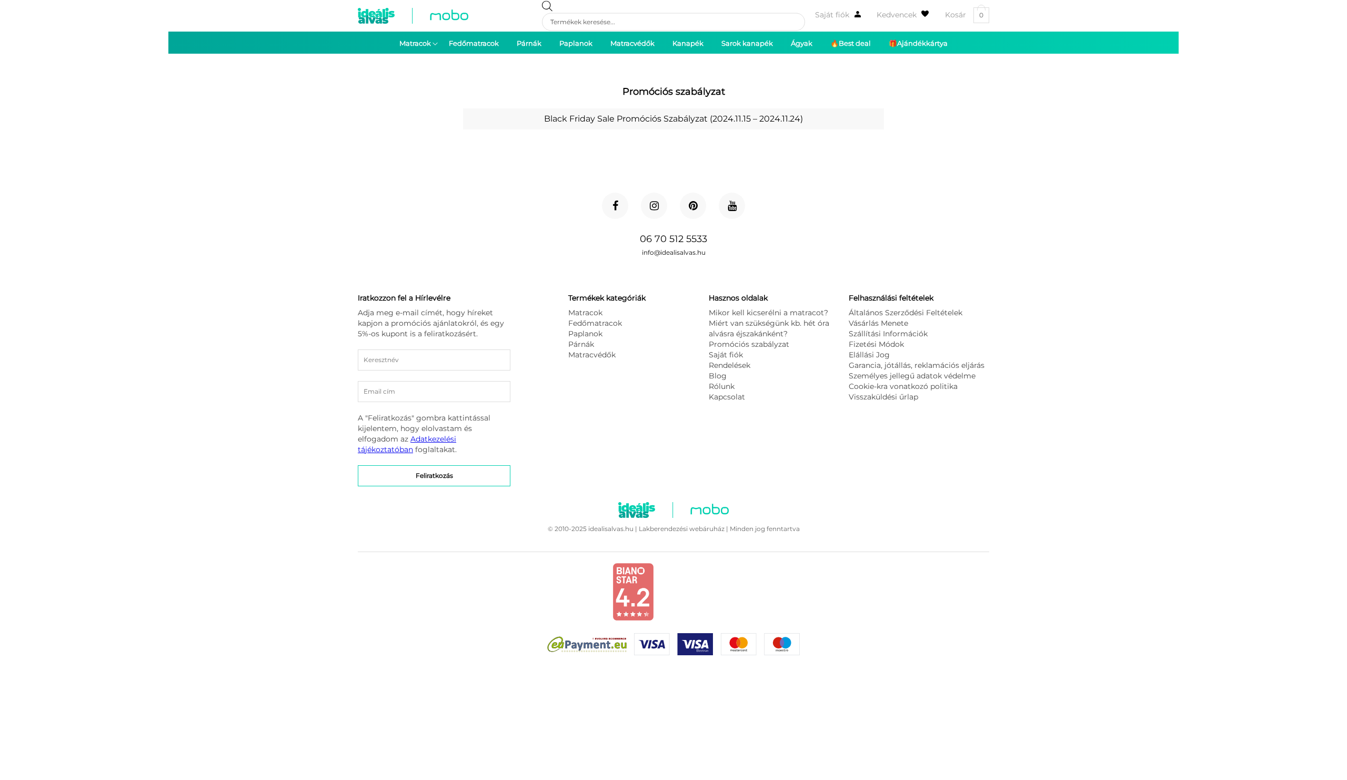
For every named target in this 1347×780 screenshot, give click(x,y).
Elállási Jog (869, 354)
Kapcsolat (727, 397)
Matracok (585, 312)
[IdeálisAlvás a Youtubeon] (732, 206)
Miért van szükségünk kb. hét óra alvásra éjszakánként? (769, 328)
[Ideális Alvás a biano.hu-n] (633, 618)
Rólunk (722, 386)
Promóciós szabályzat (749, 344)
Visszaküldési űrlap (883, 397)
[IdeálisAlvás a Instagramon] (654, 206)
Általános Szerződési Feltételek (905, 312)
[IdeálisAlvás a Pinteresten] (693, 206)
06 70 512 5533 (673, 239)
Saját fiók (832, 15)
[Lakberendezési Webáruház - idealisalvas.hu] (413, 16)
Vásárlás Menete (878, 323)
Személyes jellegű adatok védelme (912, 376)
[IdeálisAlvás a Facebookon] (615, 206)
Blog (718, 376)
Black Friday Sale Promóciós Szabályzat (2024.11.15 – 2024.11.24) (673, 119)
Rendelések (729, 365)
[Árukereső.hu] (706, 608)
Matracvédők (592, 354)
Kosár (964, 15)
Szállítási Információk (888, 333)
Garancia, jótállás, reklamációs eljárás (916, 365)
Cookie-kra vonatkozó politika (903, 386)
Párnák (581, 344)
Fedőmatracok (595, 323)
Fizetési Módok (876, 344)
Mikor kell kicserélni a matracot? (768, 312)
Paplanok (585, 333)
